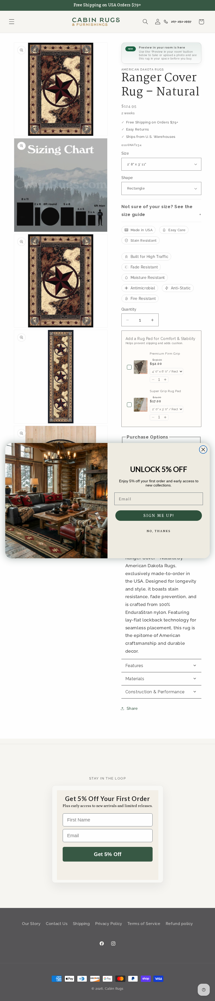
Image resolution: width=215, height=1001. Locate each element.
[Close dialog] (203, 449)
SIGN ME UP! (158, 515)
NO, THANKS (159, 531)
